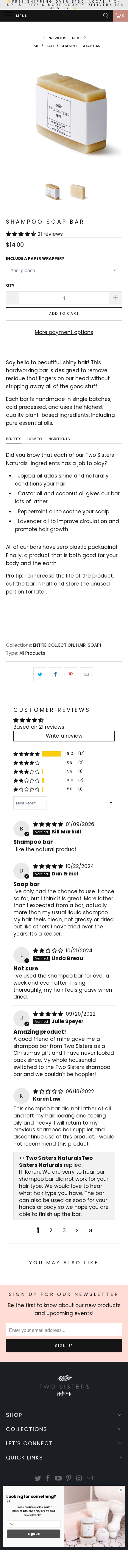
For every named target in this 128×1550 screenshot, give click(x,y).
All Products (32, 653)
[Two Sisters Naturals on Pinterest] (69, 1478)
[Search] (106, 16)
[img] (48, 824)
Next (77, 38)
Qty (10, 285)
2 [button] (50, 1230)
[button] (21, 234)
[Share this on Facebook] (55, 674)
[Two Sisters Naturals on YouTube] (58, 1478)
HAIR (81, 645)
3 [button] (64, 1230)
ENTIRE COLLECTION (53, 645)
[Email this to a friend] (86, 674)
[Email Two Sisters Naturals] (89, 1478)
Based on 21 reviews (38, 726)
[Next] (116, 113)
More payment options (64, 332)
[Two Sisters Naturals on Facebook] (48, 1478)
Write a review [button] (64, 735)
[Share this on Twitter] (39, 674)
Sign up (34, 1534)
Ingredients (59, 438)
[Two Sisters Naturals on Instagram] (79, 1478)
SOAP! (94, 645)
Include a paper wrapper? (35, 258)
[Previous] (12, 113)
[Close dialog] (121, 1490)
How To (34, 438)
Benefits (13, 438)
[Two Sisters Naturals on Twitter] (37, 1478)
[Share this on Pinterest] (71, 674)
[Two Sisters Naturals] (64, 16)
